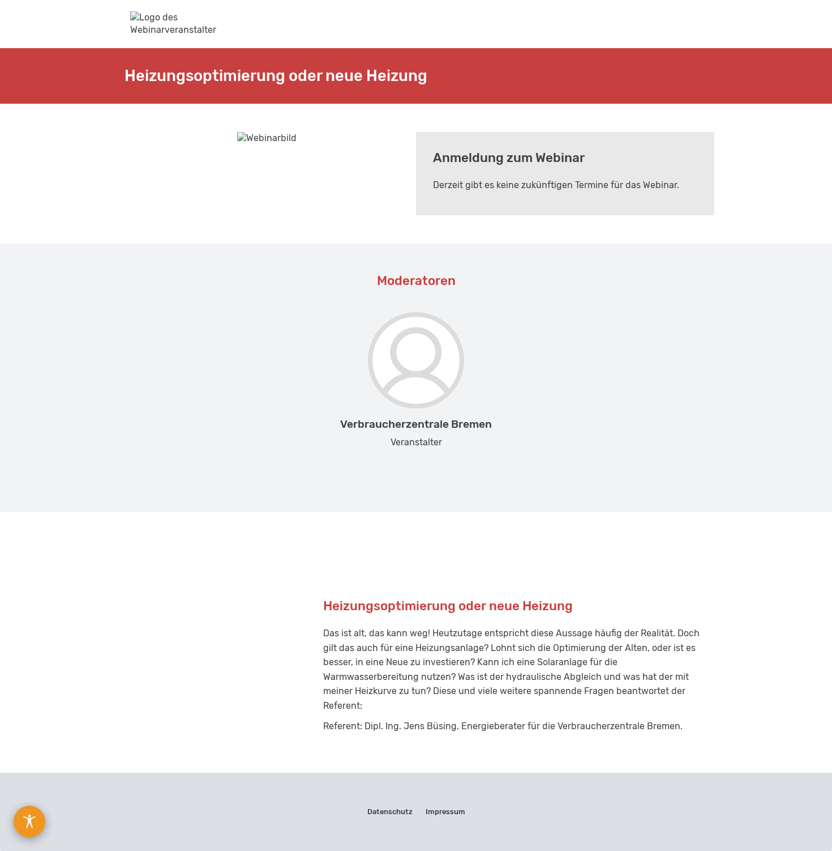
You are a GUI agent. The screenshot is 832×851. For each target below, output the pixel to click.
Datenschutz (390, 811)
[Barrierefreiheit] (29, 821)
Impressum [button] (445, 811)
